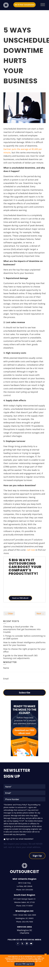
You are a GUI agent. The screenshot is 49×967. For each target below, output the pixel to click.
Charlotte (24, 933)
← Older (9, 613)
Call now (31, 549)
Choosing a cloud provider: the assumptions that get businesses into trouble (22, 629)
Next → (40, 613)
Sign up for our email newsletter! (19, 839)
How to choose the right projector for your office (24, 650)
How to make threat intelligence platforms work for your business (24, 643)
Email (6, 678)
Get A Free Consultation (24, 5)
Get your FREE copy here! (25, 964)
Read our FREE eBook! (20, 598)
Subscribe (24, 692)
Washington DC (24, 930)
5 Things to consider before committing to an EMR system (24, 637)
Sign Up (37, 855)
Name (6, 668)
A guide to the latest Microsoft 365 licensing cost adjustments (20, 657)
